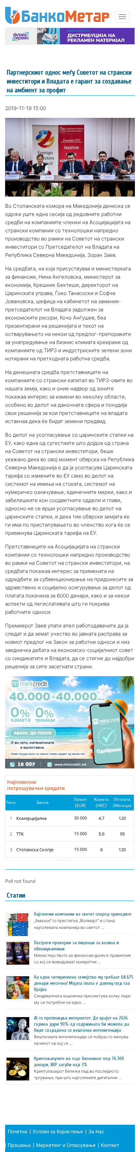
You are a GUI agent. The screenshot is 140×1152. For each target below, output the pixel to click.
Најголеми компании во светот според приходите (83, 914)
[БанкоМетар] (57, 15)
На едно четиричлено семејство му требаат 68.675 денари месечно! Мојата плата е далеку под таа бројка (84, 983)
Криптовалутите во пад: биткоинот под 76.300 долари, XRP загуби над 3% (79, 1062)
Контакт (110, 1145)
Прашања (19, 1145)
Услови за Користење (58, 1131)
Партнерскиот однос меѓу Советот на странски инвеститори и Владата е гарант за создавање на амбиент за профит (69, 81)
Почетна (17, 1131)
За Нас (96, 1131)
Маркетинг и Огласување (65, 1145)
